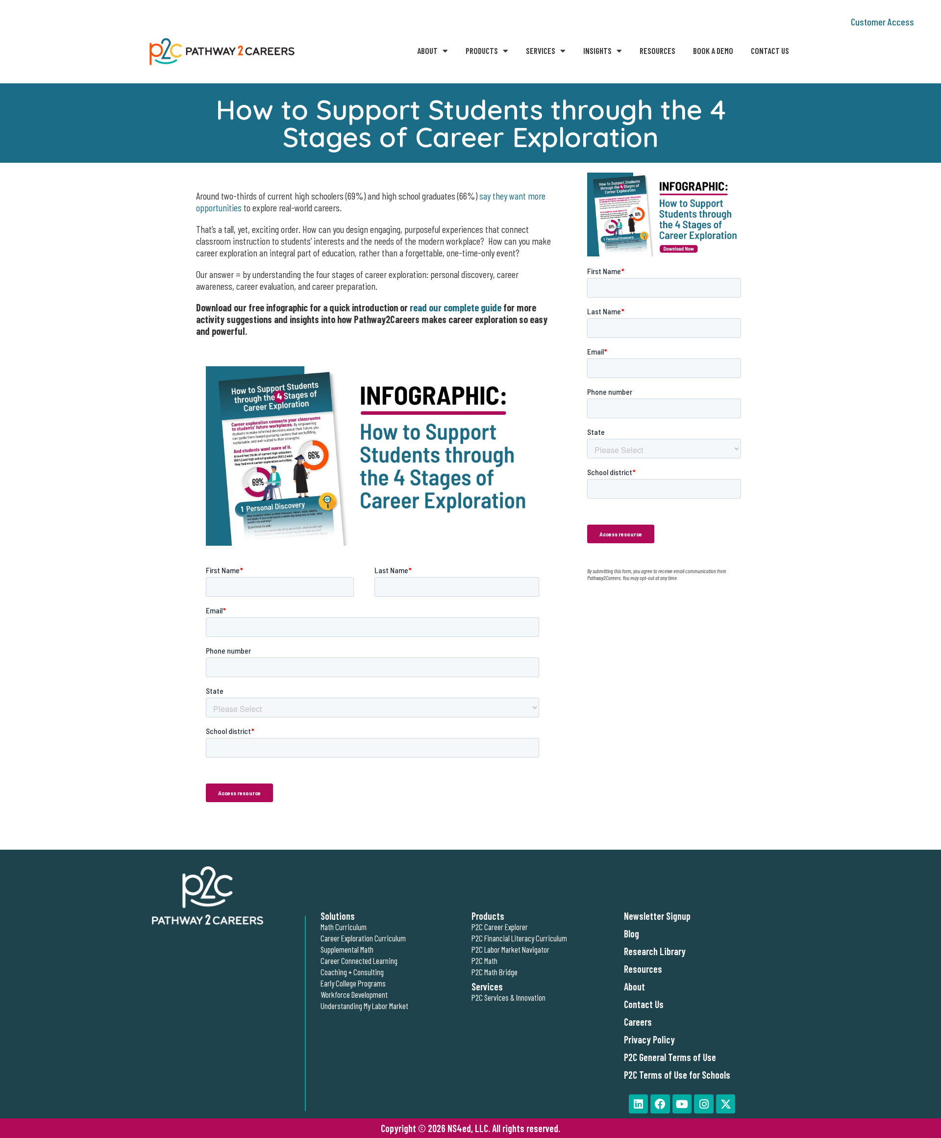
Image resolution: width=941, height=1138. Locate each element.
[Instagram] (704, 1104)
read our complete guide (455, 307)
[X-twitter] (726, 1104)
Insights (597, 50)
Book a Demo (713, 50)
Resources (657, 50)
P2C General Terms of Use (670, 1057)
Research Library (655, 951)
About (427, 50)
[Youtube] (682, 1104)
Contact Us (770, 50)
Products (482, 50)
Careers (638, 1022)
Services (540, 50)
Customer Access (882, 21)
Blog (631, 933)
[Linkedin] (638, 1104)
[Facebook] (660, 1104)
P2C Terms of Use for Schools (677, 1075)
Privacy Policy (649, 1039)
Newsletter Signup (657, 916)
